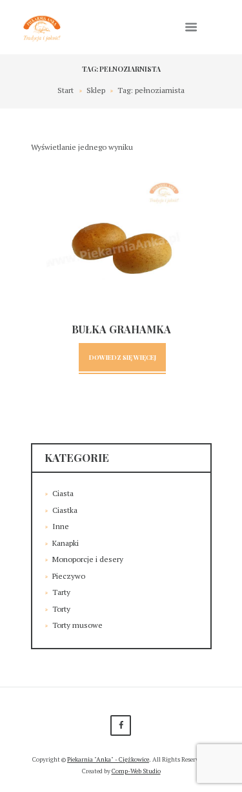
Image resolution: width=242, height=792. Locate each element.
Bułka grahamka (121, 329)
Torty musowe (77, 625)
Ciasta (63, 493)
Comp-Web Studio (136, 771)
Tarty (61, 592)
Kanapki (65, 543)
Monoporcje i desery (87, 559)
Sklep (95, 90)
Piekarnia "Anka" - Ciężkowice (108, 759)
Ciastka (64, 510)
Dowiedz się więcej (122, 357)
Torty (61, 609)
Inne (60, 526)
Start (65, 90)
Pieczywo (68, 576)
